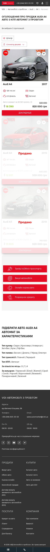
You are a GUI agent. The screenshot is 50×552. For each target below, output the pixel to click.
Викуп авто (6, 470)
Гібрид (34, 353)
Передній (30, 357)
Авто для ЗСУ (31, 485)
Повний (21, 357)
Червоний (20, 371)
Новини (29, 529)
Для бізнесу (7, 534)
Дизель (25, 353)
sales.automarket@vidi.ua (37, 417)
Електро (42, 353)
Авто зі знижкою (33, 480)
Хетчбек (6, 348)
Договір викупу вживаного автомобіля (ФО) (11, 492)
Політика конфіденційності (13, 449)
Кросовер (26, 346)
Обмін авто (6, 475)
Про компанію (32, 519)
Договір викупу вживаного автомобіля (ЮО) (11, 502)
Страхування (7, 529)
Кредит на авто (8, 519)
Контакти (30, 534)
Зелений (22, 376)
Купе (13, 348)
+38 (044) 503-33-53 (10, 417)
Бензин (17, 353)
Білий (29, 371)
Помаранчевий (9, 376)
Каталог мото (32, 475)
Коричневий (25, 374)
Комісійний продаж (10, 485)
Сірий (45, 371)
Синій (5, 374)
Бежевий (36, 374)
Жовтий (37, 371)
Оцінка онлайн (8, 480)
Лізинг (4, 524)
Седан (17, 346)
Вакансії (29, 524)
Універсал (37, 346)
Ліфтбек (21, 348)
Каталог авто (31, 470)
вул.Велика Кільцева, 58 (12, 408)
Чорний (13, 374)
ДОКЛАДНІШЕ (25, 113)
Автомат (15, 362)
